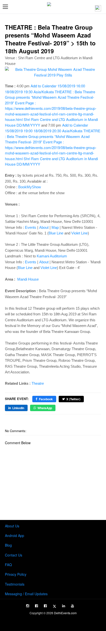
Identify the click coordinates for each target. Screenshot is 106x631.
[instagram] (27, 606)
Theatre (38, 383)
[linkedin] (63, 606)
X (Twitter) (73, 399)
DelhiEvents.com (65, 613)
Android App (14, 535)
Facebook (46, 399)
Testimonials (14, 584)
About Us (12, 525)
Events (30, 227)
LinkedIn (18, 408)
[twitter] (54, 606)
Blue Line (56, 233)
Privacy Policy (15, 574)
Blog (8, 545)
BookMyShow (29, 187)
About (44, 227)
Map (55, 227)
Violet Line (79, 233)
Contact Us (13, 555)
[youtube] (72, 606)
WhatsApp (44, 408)
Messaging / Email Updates (26, 593)
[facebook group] (45, 606)
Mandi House (27, 279)
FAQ (8, 564)
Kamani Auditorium (52, 256)
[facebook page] (36, 606)
